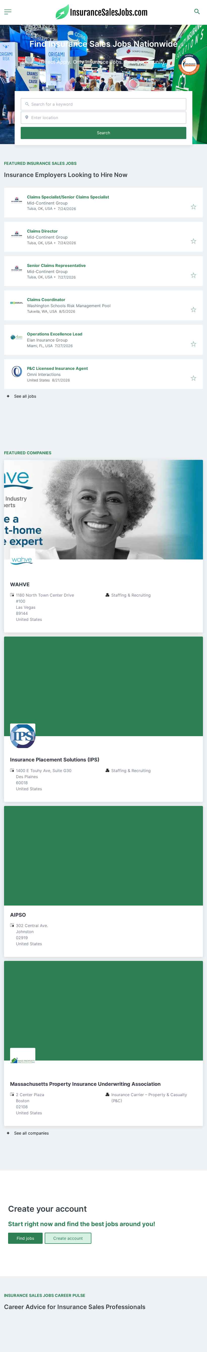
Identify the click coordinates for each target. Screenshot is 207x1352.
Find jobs (25, 1238)
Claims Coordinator (46, 299)
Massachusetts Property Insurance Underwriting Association (85, 1084)
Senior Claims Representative (56, 265)
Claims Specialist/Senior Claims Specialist (68, 196)
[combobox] (103, 104)
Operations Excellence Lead (54, 333)
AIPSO (18, 915)
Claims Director (42, 231)
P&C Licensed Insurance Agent (57, 368)
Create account (68, 1238)
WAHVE (20, 584)
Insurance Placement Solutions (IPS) (54, 760)
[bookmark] (193, 207)
